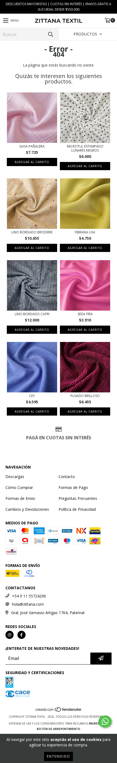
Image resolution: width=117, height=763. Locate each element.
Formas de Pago (73, 487)
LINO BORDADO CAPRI (32, 314)
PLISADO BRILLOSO (85, 396)
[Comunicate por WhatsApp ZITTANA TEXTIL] (105, 722)
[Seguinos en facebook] (21, 635)
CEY (32, 396)
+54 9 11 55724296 (29, 596)
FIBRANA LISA (85, 232)
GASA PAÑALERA (32, 146)
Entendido (58, 756)
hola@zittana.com (28, 604)
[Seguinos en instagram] (9, 635)
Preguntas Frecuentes (78, 498)
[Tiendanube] (58, 711)
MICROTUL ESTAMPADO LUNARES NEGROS (85, 148)
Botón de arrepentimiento (58, 729)
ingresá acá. (98, 723)
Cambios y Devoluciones (27, 509)
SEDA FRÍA (85, 314)
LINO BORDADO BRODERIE (32, 232)
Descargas (14, 476)
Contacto (67, 476)
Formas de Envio (20, 498)
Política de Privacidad (77, 509)
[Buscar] (50, 34)
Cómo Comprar (19, 487)
